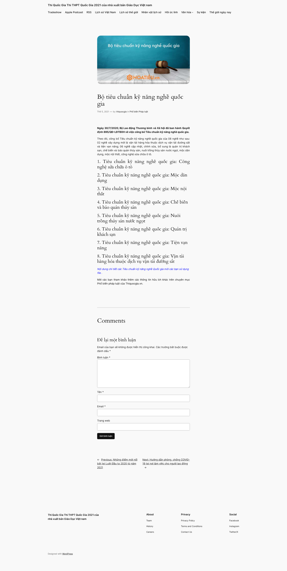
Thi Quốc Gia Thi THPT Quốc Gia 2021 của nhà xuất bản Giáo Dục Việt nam (100, 5)
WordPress (67, 553)
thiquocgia (121, 111)
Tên (100, 392)
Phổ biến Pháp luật (139, 111)
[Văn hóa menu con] (192, 12)
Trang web (103, 420)
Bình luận (103, 357)
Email (101, 406)
